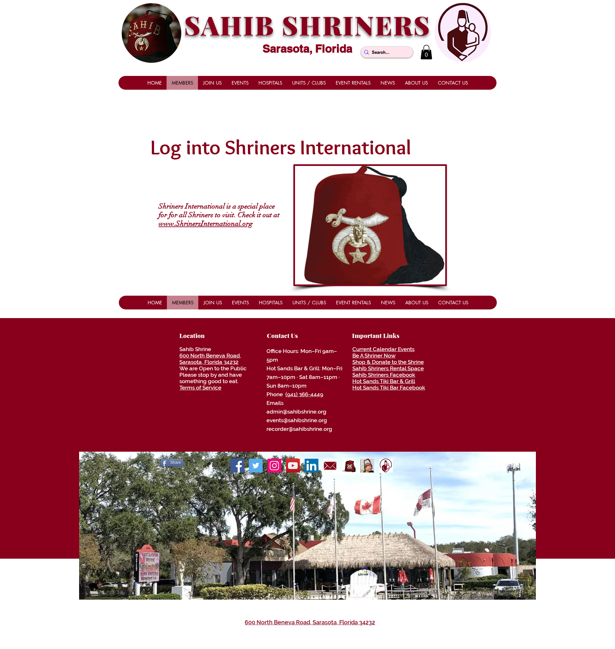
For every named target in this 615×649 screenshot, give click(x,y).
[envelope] (330, 465)
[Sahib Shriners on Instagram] (274, 465)
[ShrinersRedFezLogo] (349, 465)
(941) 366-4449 (304, 394)
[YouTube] (293, 465)
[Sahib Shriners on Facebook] (237, 465)
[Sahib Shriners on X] (256, 465)
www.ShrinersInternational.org (205, 223)
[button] (426, 52)
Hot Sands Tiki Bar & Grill (383, 381)
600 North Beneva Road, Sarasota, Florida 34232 (210, 358)
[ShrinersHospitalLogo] (386, 465)
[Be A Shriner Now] (367, 465)
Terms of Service (200, 387)
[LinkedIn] (311, 465)
